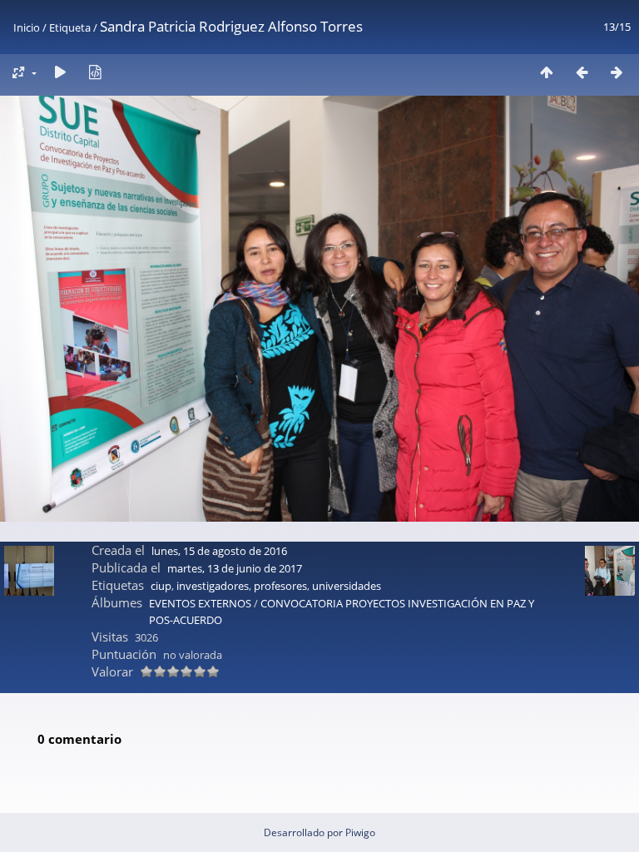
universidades (346, 585)
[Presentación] (59, 72)
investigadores (212, 585)
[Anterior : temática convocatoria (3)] (581, 72)
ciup (161, 585)
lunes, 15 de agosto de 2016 (219, 550)
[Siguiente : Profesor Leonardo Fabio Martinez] (616, 72)
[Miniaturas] (546, 72)
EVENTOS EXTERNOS (201, 603)
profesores (280, 585)
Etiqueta (70, 27)
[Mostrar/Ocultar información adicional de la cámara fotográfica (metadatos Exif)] (94, 72)
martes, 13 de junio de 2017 (234, 568)
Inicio (26, 27)
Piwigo (360, 832)
